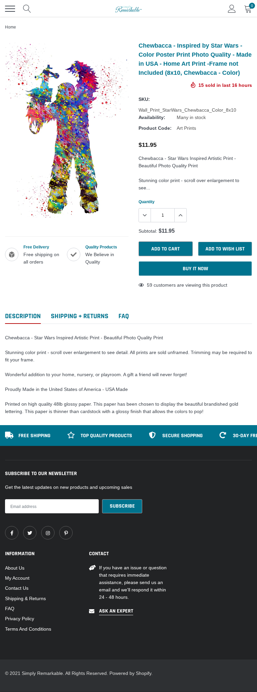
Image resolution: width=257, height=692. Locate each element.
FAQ (9, 608)
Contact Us (16, 588)
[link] (11, 532)
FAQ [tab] (123, 316)
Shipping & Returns (25, 598)
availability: (152, 117)
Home (10, 27)
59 (149, 285)
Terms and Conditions (28, 629)
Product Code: (155, 128)
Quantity (147, 201)
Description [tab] (23, 316)
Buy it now (195, 268)
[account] (232, 8)
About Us (14, 568)
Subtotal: (148, 231)
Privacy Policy (19, 618)
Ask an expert (116, 611)
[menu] (10, 9)
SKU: (144, 99)
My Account (17, 578)
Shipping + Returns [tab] (79, 316)
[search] (27, 8)
